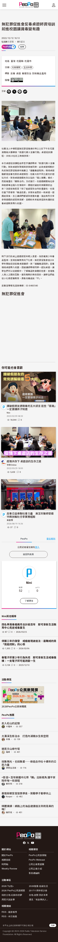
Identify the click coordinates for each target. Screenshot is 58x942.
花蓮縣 (19, 61)
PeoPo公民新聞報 (38, 855)
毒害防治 (26, 73)
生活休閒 (28, 67)
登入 (37, 547)
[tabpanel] (28, 547)
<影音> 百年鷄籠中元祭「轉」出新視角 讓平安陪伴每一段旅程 (28, 778)
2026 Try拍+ (8, 886)
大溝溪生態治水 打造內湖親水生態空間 (25, 736)
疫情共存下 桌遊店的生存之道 (24, 461)
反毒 (13, 73)
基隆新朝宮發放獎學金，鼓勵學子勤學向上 (26, 793)
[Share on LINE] (20, 92)
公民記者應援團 (36, 864)
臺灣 (13, 61)
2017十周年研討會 (38, 890)
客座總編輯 (34, 873)
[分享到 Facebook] (9, 92)
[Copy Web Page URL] (25, 92)
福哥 (8, 752)
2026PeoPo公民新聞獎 (14, 706)
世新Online (12, 465)
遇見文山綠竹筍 (11, 748)
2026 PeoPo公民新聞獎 (13, 890)
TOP (53, 925)
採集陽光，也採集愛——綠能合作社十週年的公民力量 (29, 763)
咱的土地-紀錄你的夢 (12, 894)
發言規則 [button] (51, 539)
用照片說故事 (8, 899)
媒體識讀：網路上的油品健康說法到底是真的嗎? (28, 807)
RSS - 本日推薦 (9, 916)
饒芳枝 (9, 812)
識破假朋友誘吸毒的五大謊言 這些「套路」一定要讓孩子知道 (31, 407)
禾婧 (8, 739)
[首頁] (29, 5)
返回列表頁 (28, 554)
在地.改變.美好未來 (38, 894)
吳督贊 (10, 520)
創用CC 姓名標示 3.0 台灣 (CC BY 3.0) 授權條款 (17, 80)
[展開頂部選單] (53, 5)
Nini (8, 413)
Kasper (9, 796)
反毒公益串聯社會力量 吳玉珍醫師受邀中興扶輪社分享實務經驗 (30, 515)
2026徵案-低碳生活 (38, 886)
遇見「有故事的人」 (39, 899)
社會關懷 (16, 67)
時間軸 (5, 864)
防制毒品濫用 (39, 73)
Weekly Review (9, 868)
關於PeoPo (7, 855)
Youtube (33, 843)
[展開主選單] (4, 5)
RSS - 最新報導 (9, 911)
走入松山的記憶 (11, 723)
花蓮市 (27, 61)
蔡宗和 (9, 784)
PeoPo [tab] (24, 539)
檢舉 (22, 47)
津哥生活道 (11, 768)
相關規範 (6, 859)
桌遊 (18, 73)
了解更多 (29, 601)
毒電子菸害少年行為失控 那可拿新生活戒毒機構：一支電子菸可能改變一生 (29, 659)
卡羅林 (9, 726)
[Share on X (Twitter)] (14, 92)
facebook (24, 843)
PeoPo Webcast (37, 859)
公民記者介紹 (35, 868)
